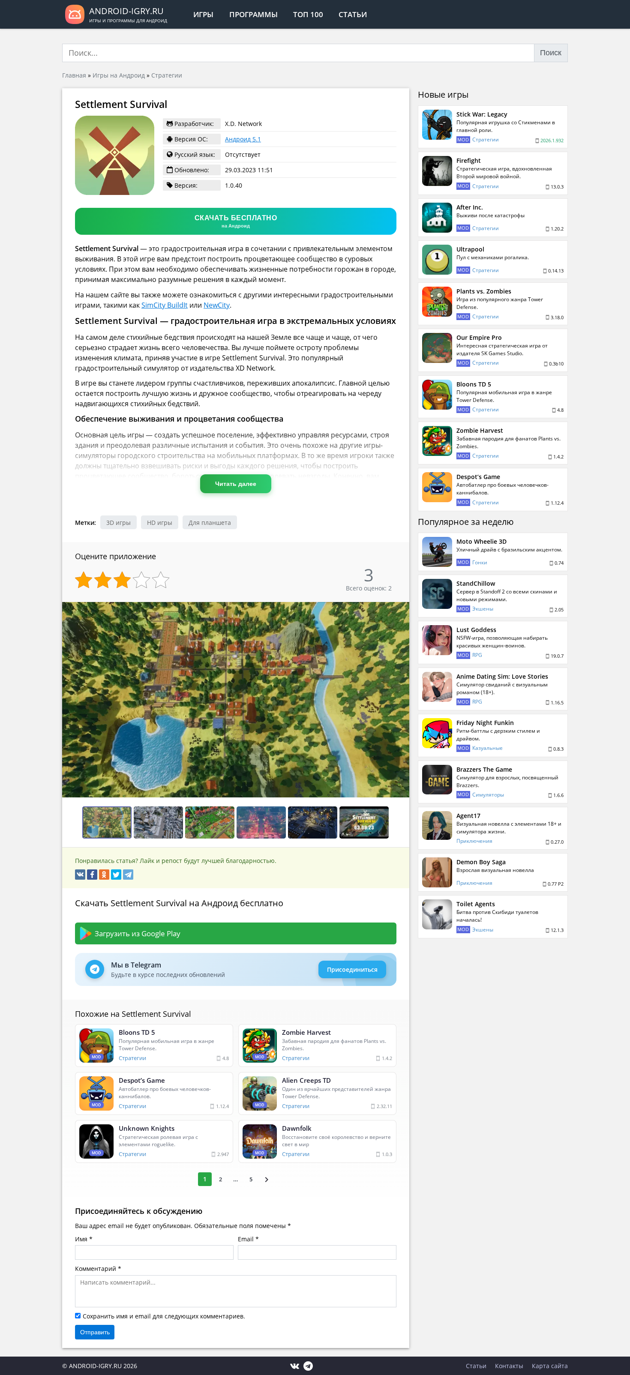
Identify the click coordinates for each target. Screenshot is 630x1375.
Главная (74, 75)
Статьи (353, 14)
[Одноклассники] (104, 874)
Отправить (95, 1332)
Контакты (509, 1366)
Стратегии (166, 75)
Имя (81, 1239)
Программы (253, 14)
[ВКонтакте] (80, 874)
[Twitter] (116, 874)
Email (246, 1239)
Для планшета (210, 522)
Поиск (550, 52)
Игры (203, 14)
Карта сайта (550, 1366)
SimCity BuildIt (164, 305)
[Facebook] (92, 874)
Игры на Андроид (119, 75)
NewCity (217, 305)
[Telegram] (128, 874)
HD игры (159, 522)
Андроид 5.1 (243, 139)
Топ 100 (308, 14)
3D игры (118, 522)
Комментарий (95, 1268)
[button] (401, 609)
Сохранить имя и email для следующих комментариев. (164, 1316)
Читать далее (235, 483)
